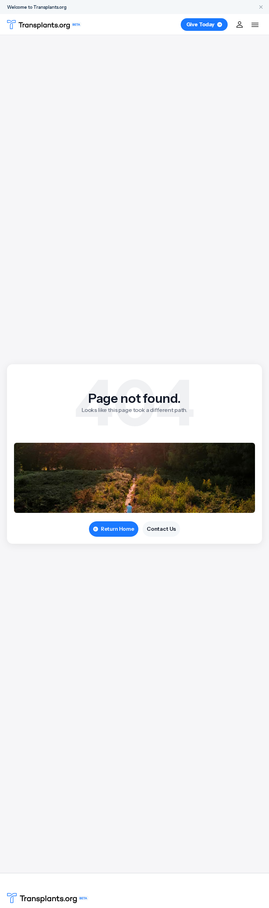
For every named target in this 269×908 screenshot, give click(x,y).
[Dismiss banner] (261, 7)
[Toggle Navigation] (255, 24)
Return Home (117, 529)
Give (200, 24)
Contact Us (161, 529)
